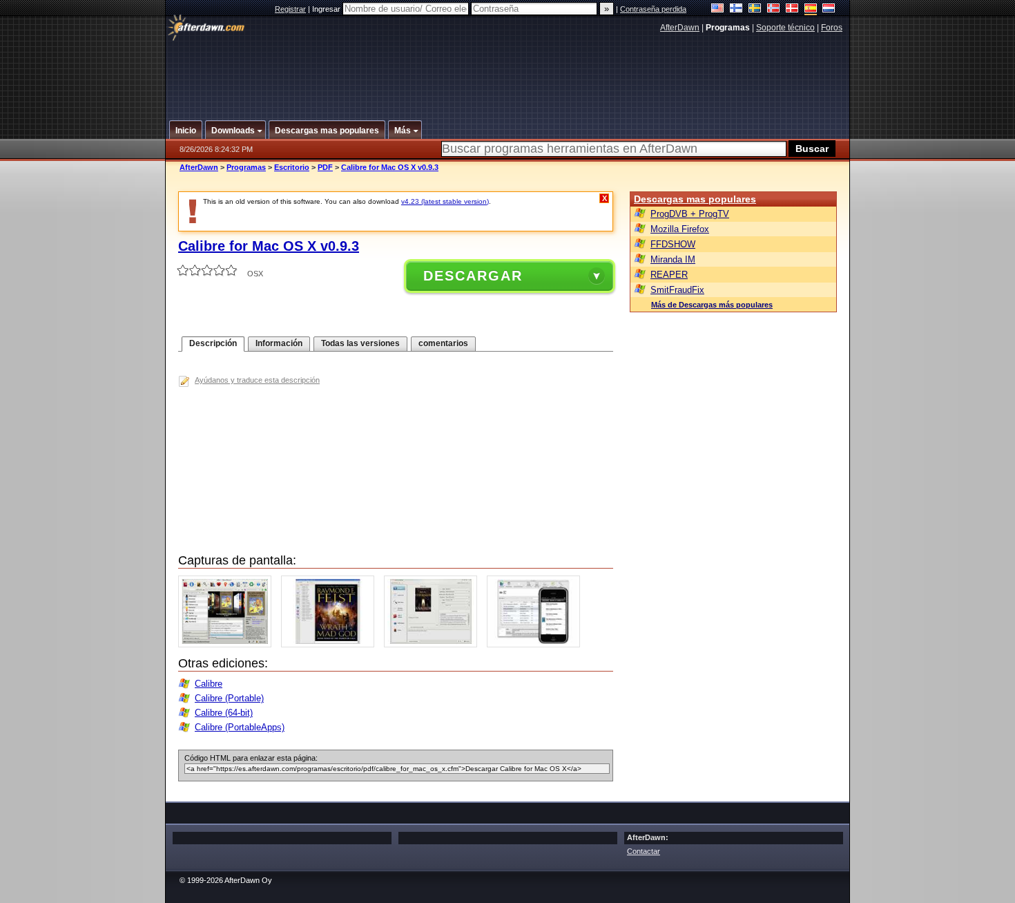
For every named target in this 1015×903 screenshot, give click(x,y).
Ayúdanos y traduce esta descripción (257, 380)
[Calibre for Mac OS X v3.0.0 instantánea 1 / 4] (228, 644)
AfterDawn (679, 27)
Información (278, 343)
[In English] (717, 9)
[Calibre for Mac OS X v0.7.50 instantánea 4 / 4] (537, 644)
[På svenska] (755, 9)
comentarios (443, 343)
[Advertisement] (508, 71)
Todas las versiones (360, 343)
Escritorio (291, 167)
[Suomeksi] (736, 9)
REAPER (669, 274)
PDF (325, 167)
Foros (831, 27)
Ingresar (327, 9)
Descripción (213, 343)
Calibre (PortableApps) (239, 727)
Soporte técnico (785, 27)
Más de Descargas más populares (712, 305)
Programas (246, 167)
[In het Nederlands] (828, 9)
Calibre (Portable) (229, 698)
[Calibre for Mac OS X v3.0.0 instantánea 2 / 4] (331, 644)
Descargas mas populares (695, 199)
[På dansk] (792, 9)
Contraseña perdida (653, 9)
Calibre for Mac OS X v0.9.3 (389, 167)
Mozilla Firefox (679, 229)
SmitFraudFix (677, 290)
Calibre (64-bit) (224, 712)
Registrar (290, 9)
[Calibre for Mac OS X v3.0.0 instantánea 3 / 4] (434, 644)
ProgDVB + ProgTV (689, 214)
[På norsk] (773, 9)
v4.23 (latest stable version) (445, 201)
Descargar (473, 275)
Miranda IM (672, 259)
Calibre (208, 683)
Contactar (643, 851)
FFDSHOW (672, 244)
